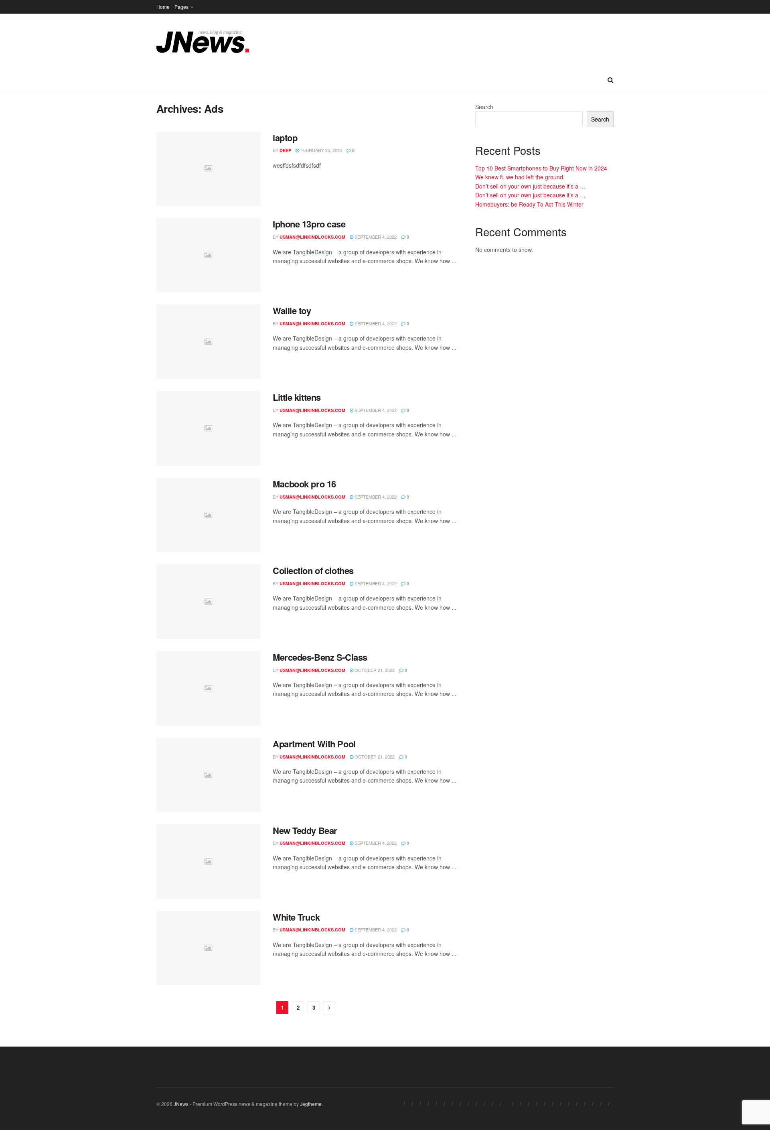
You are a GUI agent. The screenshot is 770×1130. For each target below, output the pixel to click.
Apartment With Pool (314, 743)
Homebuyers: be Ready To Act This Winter (529, 204)
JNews (181, 1103)
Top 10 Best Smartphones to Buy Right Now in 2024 (541, 168)
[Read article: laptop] (208, 169)
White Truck (296, 917)
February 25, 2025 (320, 150)
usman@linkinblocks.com (312, 237)
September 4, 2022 (375, 236)
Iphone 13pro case (309, 223)
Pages (181, 6)
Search (484, 107)
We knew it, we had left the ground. (520, 177)
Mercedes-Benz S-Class (320, 657)
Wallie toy (292, 310)
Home (163, 6)
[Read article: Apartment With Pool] (208, 775)
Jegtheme (311, 1103)
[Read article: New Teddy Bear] (208, 861)
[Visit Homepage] (202, 41)
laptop (285, 137)
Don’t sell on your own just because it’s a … (530, 186)
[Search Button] (611, 80)
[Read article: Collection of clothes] (208, 601)
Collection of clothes (313, 570)
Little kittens (297, 397)
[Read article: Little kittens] (208, 428)
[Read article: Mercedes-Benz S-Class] (208, 688)
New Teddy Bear (305, 830)
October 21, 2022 (374, 670)
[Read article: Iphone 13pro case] (208, 255)
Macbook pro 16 (304, 483)
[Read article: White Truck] (208, 948)
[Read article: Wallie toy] (208, 341)
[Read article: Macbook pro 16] (208, 515)
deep (285, 150)
